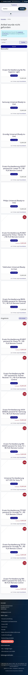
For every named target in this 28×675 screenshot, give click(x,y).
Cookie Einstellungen (6, 635)
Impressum (4, 627)
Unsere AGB (4, 624)
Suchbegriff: (4, 39)
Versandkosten (22, 81)
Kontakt (3, 629)
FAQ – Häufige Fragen (6, 648)
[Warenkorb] (18, 13)
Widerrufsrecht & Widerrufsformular (10, 632)
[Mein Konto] (14, 13)
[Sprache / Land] (10, 14)
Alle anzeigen (22, 318)
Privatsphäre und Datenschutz (9, 621)
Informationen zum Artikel (8, 651)
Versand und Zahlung (6, 619)
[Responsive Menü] (21, 13)
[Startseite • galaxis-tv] (14, 5)
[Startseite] (6, 13)
